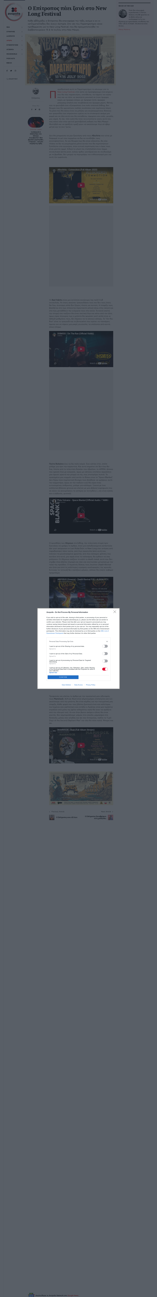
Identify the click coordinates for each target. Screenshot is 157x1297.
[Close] (115, 612)
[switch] (105, 646)
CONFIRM (63, 677)
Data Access (78, 685)
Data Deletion (66, 685)
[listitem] (78, 641)
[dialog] (78, 648)
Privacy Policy (90, 685)
